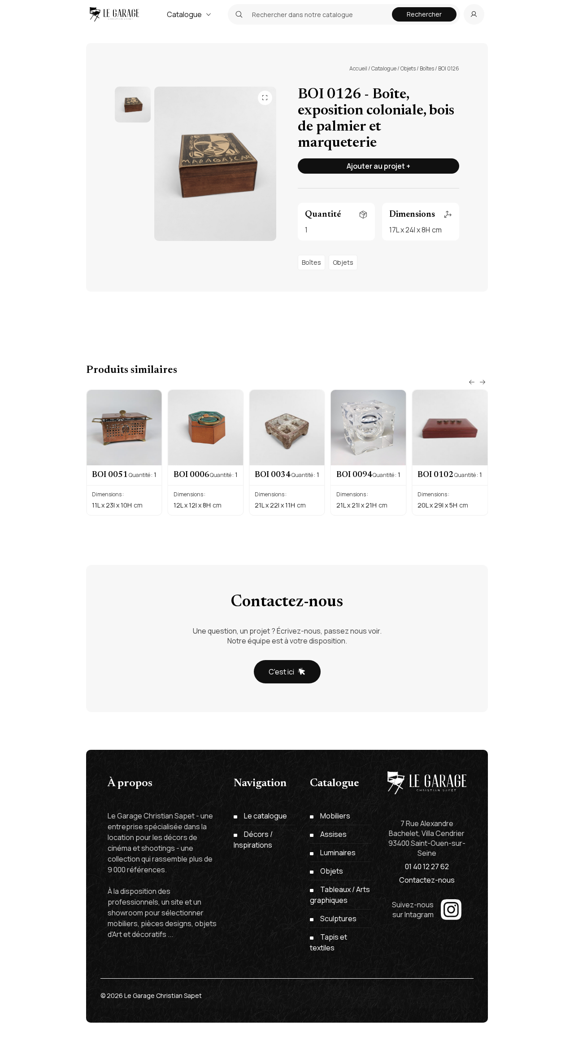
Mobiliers (335, 816)
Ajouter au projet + (378, 166)
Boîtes (427, 68)
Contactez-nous (427, 880)
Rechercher (424, 14)
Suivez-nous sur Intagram (413, 909)
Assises (333, 834)
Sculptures (338, 918)
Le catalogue (265, 816)
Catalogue (184, 14)
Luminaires (338, 853)
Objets (408, 68)
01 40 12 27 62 (427, 866)
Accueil (358, 68)
